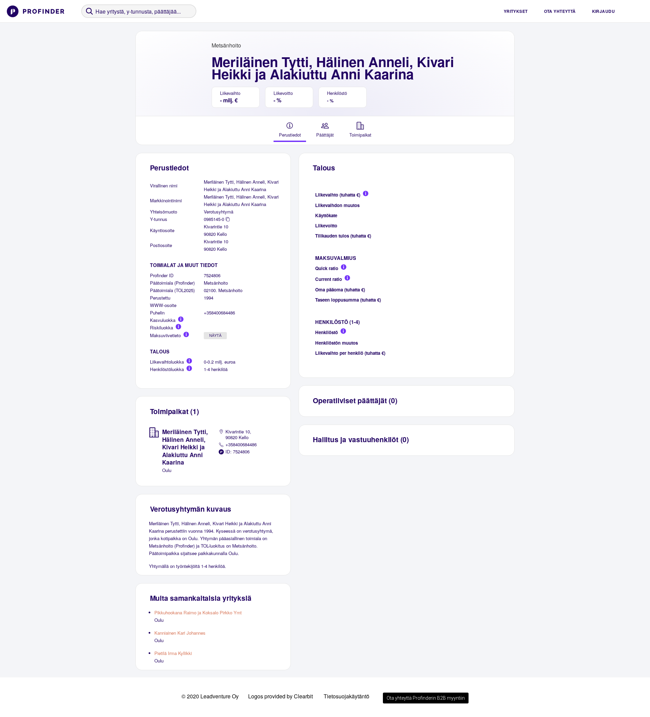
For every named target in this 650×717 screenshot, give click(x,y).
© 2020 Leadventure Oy (210, 696)
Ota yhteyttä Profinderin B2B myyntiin (426, 698)
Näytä (215, 335)
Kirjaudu (603, 11)
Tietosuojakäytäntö (346, 696)
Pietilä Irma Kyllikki (173, 653)
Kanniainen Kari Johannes (179, 633)
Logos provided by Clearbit (280, 696)
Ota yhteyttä (560, 11)
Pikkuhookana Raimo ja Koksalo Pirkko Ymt (198, 612)
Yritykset (516, 11)
